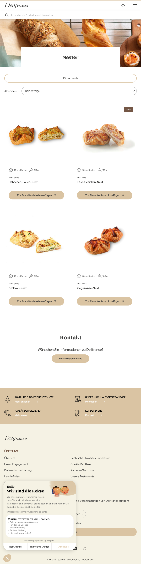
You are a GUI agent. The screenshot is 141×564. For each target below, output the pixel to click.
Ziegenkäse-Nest (88, 288)
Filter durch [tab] (70, 78)
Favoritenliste (123, 5)
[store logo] (16, 5)
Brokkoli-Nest (18, 288)
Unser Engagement (16, 464)
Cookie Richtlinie (80, 464)
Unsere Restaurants (82, 476)
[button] (36, 195)
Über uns (9, 458)
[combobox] (70, 15)
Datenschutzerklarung (18, 470)
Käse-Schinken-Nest (90, 182)
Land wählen (12, 476)
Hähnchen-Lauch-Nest (23, 182)
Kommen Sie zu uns (82, 470)
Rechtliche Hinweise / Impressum (90, 458)
